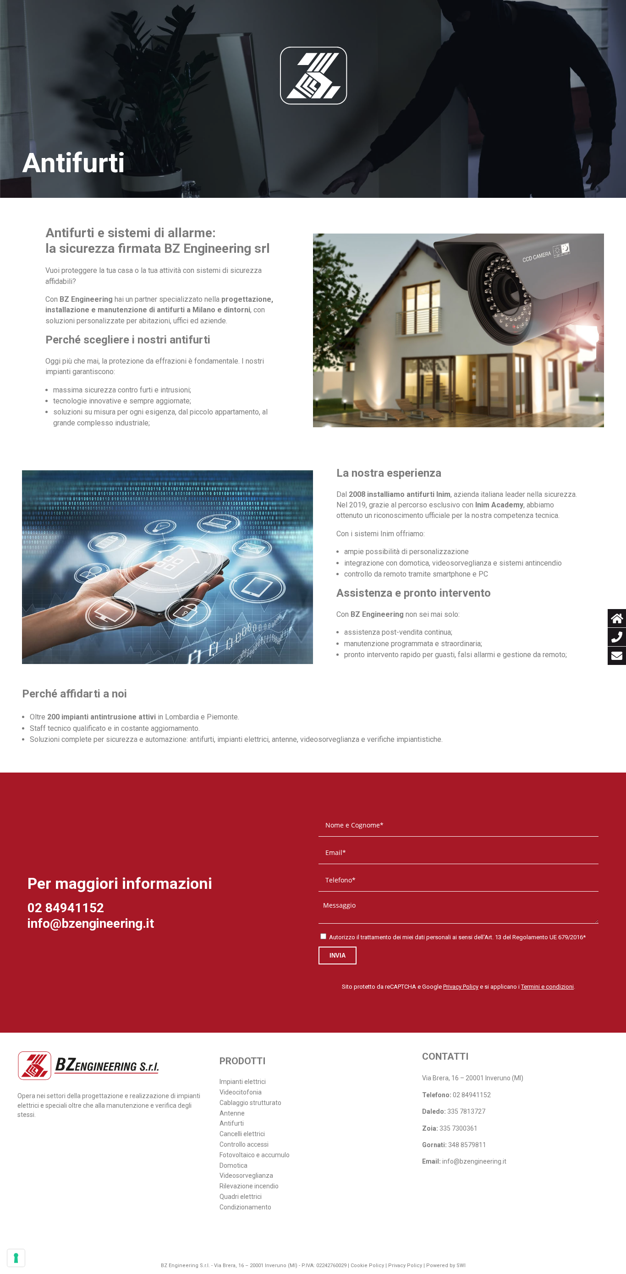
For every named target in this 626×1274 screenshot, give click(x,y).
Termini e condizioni (547, 986)
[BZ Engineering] (313, 75)
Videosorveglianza (246, 1175)
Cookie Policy (367, 1266)
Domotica (233, 1165)
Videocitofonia (241, 1092)
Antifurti (232, 1123)
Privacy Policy (460, 986)
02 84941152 (65, 907)
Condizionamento (245, 1207)
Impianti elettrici (243, 1081)
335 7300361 (458, 1128)
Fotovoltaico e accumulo (255, 1155)
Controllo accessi (244, 1144)
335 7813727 (466, 1111)
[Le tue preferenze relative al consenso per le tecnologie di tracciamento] (16, 1258)
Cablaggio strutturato (250, 1102)
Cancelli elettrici (242, 1134)
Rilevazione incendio (249, 1186)
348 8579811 (467, 1145)
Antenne (232, 1113)
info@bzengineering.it (90, 923)
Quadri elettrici (241, 1196)
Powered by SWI (446, 1266)
